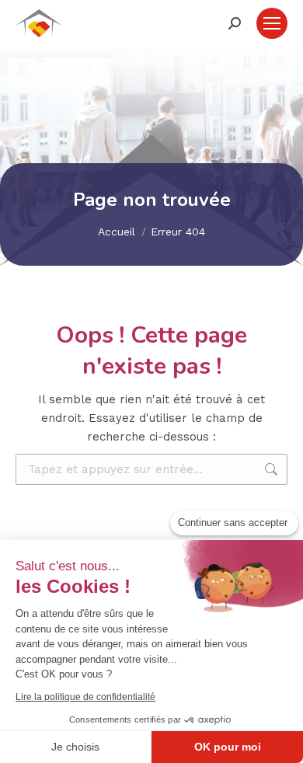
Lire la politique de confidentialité (85, 697)
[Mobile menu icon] (271, 23)
